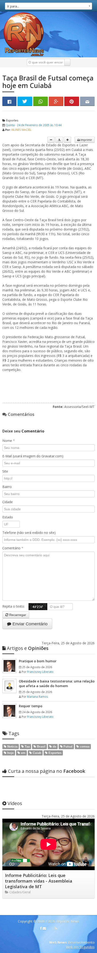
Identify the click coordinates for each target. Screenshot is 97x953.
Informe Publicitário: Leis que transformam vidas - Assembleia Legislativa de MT (38, 880)
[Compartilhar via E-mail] (87, 101)
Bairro (7, 486)
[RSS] (55, 928)
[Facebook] (41, 928)
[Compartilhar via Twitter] (24, 101)
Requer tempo (30, 706)
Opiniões (27, 648)
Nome (8, 440)
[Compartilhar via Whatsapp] (40, 101)
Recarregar (17, 615)
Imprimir (86, 140)
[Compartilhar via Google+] (56, 101)
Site (5, 471)
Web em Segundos (80, 947)
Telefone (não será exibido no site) (29, 532)
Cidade (7, 502)
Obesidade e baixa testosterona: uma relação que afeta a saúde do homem (57, 683)
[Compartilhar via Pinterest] (71, 101)
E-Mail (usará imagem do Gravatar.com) (32, 456)
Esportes (11, 120)
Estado (7, 517)
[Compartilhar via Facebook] (9, 101)
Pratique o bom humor (38, 661)
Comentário (12, 548)
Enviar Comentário (29, 624)
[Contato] (44, 928)
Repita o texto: (15, 606)
